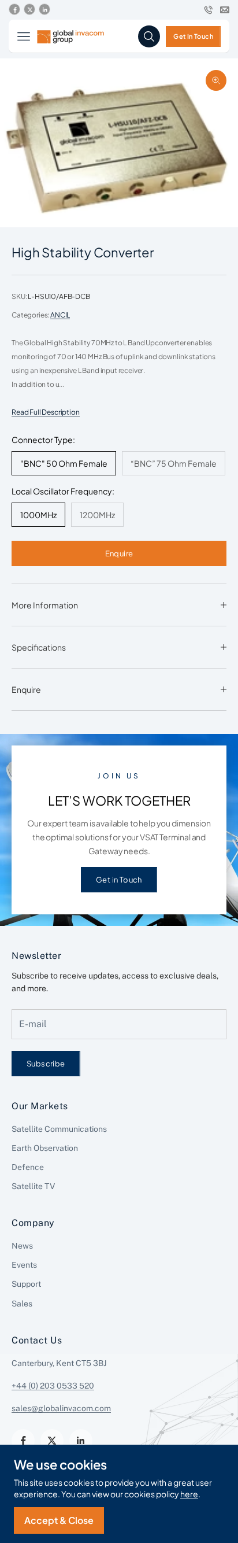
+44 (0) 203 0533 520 (53, 1385)
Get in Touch (119, 879)
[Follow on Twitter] (29, 9)
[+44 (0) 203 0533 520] (208, 9)
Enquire (119, 553)
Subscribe (46, 1063)
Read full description (46, 412)
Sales (22, 1303)
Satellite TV (33, 1186)
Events (24, 1264)
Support (26, 1284)
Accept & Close (59, 1520)
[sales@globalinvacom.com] (224, 10)
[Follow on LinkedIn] (44, 9)
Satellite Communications (59, 1129)
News (22, 1245)
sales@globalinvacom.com (61, 1408)
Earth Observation (45, 1148)
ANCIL (60, 315)
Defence (28, 1167)
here (189, 1494)
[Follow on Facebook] (14, 9)
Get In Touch (193, 36)
